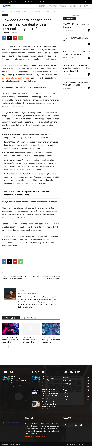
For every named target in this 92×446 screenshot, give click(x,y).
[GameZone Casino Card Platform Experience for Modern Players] (10, 329)
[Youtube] (81, 425)
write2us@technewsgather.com (35, 436)
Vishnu (6, 33)
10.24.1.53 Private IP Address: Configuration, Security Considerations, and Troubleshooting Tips (50, 392)
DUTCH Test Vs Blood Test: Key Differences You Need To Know (51, 339)
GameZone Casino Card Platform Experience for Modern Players (10, 339)
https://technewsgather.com (27, 293)
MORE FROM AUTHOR (29, 318)
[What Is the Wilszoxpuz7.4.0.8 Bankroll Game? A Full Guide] (6, 379)
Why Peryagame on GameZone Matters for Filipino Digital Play (29, 339)
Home (4, 11)
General (11, 11)
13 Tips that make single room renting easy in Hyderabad (14, 277)
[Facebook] (81, 1)
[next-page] (7, 346)
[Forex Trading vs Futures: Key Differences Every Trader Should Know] (36, 404)
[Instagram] (85, 1)
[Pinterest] (15, 38)
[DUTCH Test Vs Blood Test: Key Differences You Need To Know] (51, 329)
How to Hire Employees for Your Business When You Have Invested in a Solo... (76, 68)
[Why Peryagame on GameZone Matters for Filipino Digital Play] (30, 329)
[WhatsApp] (20, 38)
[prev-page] (3, 346)
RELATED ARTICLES (10, 318)
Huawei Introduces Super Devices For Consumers (46, 277)
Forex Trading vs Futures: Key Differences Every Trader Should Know (50, 404)
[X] (89, 1)
